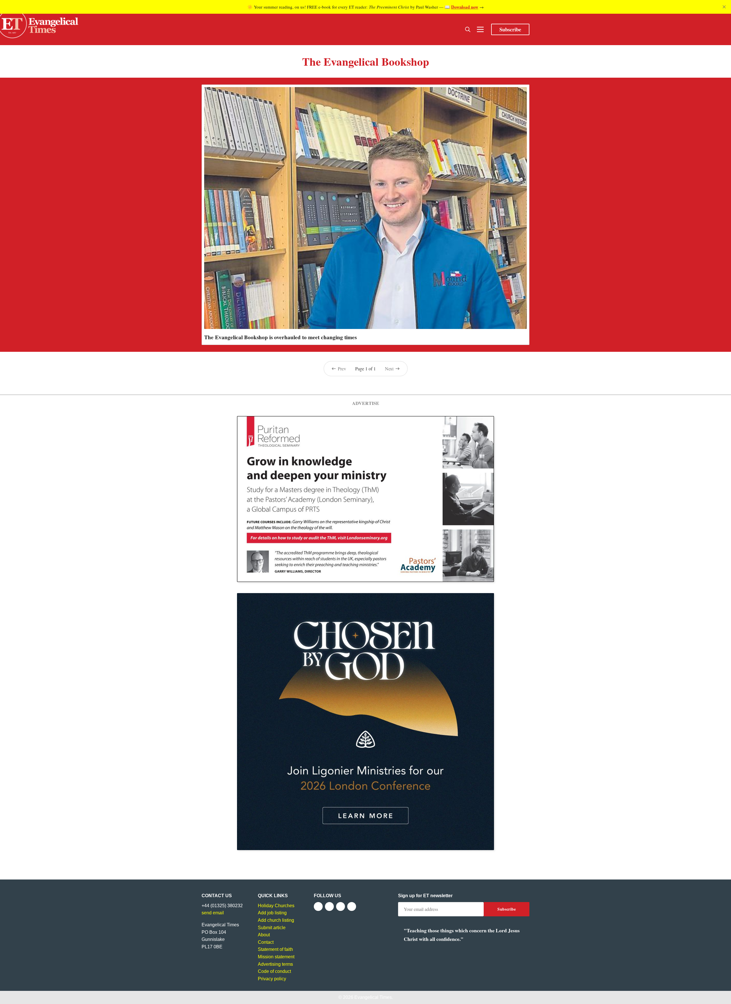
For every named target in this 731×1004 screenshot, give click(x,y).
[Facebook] (318, 906)
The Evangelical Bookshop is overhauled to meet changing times (280, 337)
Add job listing (272, 912)
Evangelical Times (373, 997)
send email (213, 912)
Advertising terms (275, 964)
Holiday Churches (276, 905)
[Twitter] (329, 906)
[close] (724, 6)
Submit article (272, 927)
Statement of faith (275, 949)
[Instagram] (340, 906)
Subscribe (510, 29)
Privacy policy (272, 978)
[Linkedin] (351, 906)
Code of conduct (274, 971)
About (264, 934)
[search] (467, 29)
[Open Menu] (480, 29)
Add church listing (276, 920)
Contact (266, 942)
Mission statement (276, 956)
